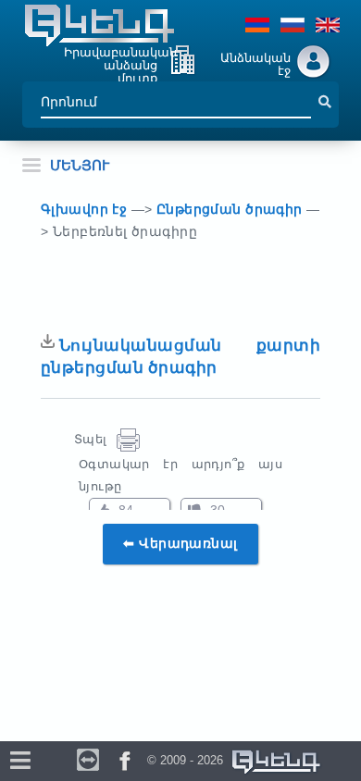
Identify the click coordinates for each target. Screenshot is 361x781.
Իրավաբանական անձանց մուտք (120, 62)
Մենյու (79, 165)
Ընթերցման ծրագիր (231, 209)
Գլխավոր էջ (86, 209)
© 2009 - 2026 (188, 760)
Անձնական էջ (255, 64)
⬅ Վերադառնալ (180, 543)
